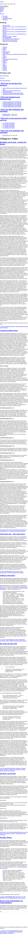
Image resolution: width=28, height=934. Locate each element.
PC (8, 531)
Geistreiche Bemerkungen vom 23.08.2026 (12, 103)
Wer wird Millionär (9, 897)
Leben (4, 55)
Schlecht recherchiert (7, 575)
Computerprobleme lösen (9, 330)
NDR (1, 833)
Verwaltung (9, 572)
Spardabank (6, 769)
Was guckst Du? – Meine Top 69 (10, 40)
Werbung (5, 68)
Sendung (5, 65)
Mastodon (2, 7)
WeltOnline (2, 897)
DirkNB (2, 1)
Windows (11, 531)
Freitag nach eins (6, 135)
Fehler (14, 326)
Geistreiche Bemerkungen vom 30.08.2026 (12, 101)
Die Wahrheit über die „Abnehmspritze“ (11, 38)
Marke (7, 640)
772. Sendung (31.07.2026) (9, 127)
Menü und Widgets (4, 6)
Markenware (12, 640)
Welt (24, 896)
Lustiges (4, 56)
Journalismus (3, 640)
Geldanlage (18, 768)
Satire (4, 64)
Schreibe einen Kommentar (19, 531)
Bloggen (4, 48)
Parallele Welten (6, 837)
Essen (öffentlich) (6, 51)
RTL (22, 896)
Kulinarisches (6, 53)
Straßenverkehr (3, 572)
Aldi (14, 639)
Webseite (18, 833)
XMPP (1, 11)
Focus (21, 930)
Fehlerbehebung (3, 531)
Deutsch (4, 49)
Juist (27, 832)
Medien (4, 57)
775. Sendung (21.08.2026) (9, 124)
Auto (18, 571)
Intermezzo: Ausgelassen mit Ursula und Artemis (13, 94)
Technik (4, 66)
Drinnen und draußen (7, 91)
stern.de (1, 585)
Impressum (5, 19)
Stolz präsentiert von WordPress (7, 933)
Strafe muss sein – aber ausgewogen (12, 534)
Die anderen (5, 17)
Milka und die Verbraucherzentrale (10, 41)
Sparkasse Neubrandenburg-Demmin (17, 769)
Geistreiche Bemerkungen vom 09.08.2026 (12, 105)
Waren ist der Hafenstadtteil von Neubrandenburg (11, 901)
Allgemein (5, 47)
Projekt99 (5, 62)
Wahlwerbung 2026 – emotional (10, 36)
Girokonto (23, 768)
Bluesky (2, 10)
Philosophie (5, 60)
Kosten (1, 769)
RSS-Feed (2, 78)
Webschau (5, 67)
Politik (4, 61)
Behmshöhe (19, 832)
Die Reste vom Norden (8, 773)
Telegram (2, 13)
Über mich (5, 16)
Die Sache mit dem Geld (8, 644)
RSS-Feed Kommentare (5, 80)
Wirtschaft (5, 70)
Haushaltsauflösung (20, 326)
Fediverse (2, 8)
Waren (9, 931)
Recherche (18, 896)
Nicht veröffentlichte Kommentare (10, 59)
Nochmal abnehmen (7, 37)
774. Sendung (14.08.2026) (9, 125)
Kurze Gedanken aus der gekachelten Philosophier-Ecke (15, 54)
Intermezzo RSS (6, 25)
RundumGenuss (5, 99)
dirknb (8, 326)
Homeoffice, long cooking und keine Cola (12, 90)
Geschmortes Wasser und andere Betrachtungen (13, 93)
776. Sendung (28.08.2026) (9, 123)
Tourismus (13, 833)
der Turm (11, 821)
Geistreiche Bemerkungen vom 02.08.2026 (12, 106)
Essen (4, 50)
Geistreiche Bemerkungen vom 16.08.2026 (12, 104)
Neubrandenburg (6, 833)
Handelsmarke (22, 639)
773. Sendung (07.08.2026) (9, 126)
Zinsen (1, 770)
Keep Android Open (4, 75)
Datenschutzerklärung (7, 18)
